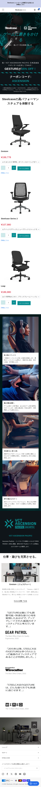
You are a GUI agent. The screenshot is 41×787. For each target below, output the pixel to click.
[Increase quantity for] (14, 168)
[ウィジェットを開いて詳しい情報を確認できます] (33, 783)
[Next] (37, 731)
